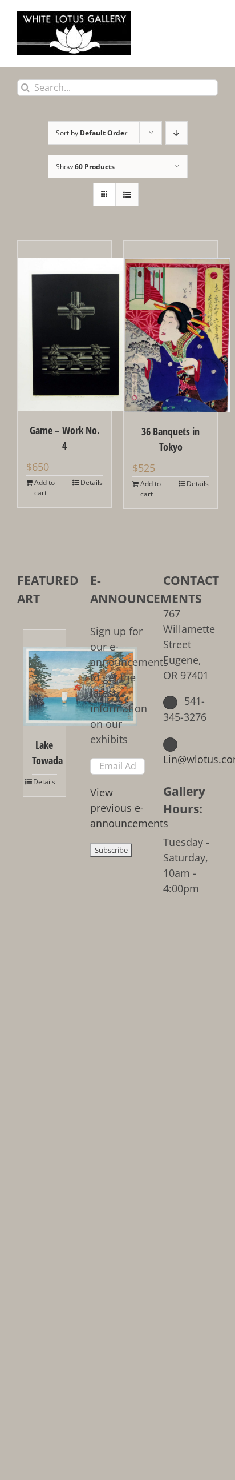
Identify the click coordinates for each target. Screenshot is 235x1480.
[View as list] (127, 194)
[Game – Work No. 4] (64, 326)
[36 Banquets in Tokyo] (170, 326)
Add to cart (44, 488)
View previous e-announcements (129, 807)
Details (91, 482)
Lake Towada (44, 752)
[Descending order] (176, 133)
